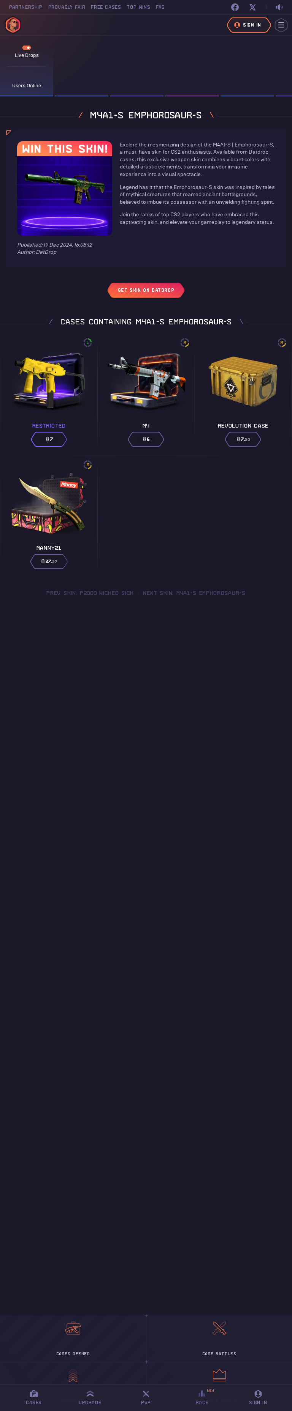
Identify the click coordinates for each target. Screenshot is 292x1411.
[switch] (279, 7)
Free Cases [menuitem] (106, 7)
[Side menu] (281, 25)
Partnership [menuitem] (26, 7)
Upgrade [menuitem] (90, 1402)
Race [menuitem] (205, 1396)
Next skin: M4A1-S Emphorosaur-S (194, 593)
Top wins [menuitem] (138, 7)
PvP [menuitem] (149, 1396)
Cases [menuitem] (34, 1402)
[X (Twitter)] (252, 7)
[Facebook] (235, 7)
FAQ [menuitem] (160, 7)
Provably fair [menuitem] (67, 7)
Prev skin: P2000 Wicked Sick (90, 593)
